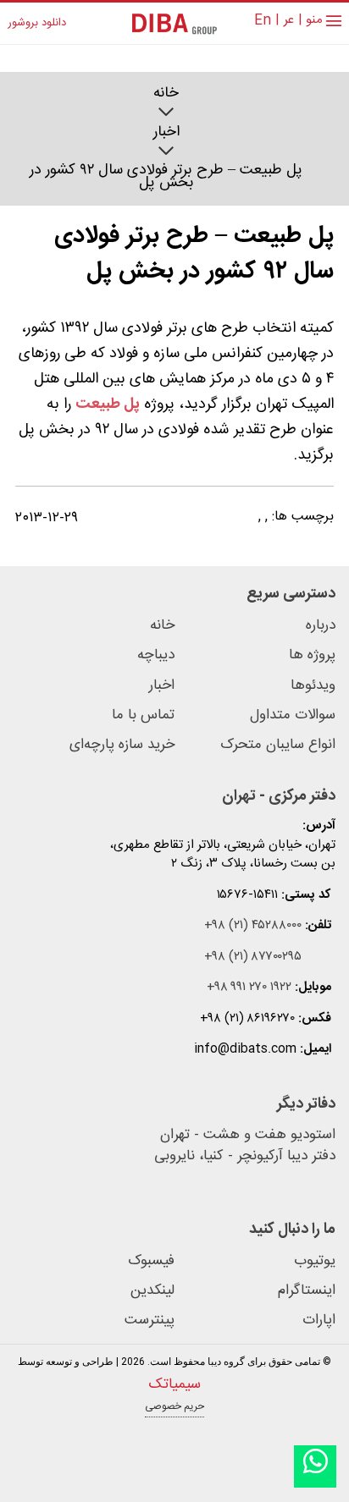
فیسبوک (151, 1261)
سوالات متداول (292, 715)
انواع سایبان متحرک (277, 745)
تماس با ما (143, 715)
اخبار (166, 132)
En (262, 21)
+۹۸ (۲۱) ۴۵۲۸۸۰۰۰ (253, 926)
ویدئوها (313, 685)
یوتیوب (314, 1261)
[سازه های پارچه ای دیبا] (174, 23)
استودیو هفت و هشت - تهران (247, 1136)
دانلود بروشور (37, 23)
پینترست (149, 1320)
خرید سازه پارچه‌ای (121, 745)
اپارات (318, 1320)
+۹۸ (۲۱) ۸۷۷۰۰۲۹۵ (253, 957)
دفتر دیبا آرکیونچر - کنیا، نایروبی (244, 1157)
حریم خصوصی (174, 1406)
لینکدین (152, 1290)
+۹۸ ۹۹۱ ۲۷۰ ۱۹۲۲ (249, 988)
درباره (320, 625)
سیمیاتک (174, 1384)
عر (289, 20)
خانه (166, 93)
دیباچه (155, 655)
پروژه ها (312, 655)
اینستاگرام (306, 1290)
